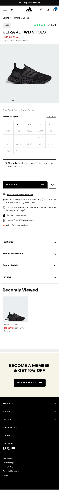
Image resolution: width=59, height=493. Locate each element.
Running (16, 18)
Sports (6, 18)
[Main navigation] (5, 9)
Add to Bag (12, 184)
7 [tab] (37, 100)
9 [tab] (46, 100)
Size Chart (51, 117)
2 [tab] (17, 100)
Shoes (26, 18)
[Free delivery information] (4, 194)
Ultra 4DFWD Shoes (12, 325)
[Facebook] (4, 448)
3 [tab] (21, 100)
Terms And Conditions (11, 471)
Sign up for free (27, 382)
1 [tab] (13, 100)
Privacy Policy (8, 467)
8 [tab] (41, 100)
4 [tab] (25, 100)
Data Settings (7, 458)
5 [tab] (29, 100)
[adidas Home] (29, 9)
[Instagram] (8, 448)
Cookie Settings (8, 463)
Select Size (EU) (11, 117)
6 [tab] (33, 100)
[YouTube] (13, 448)
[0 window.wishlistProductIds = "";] (11, 10)
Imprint (5, 475)
